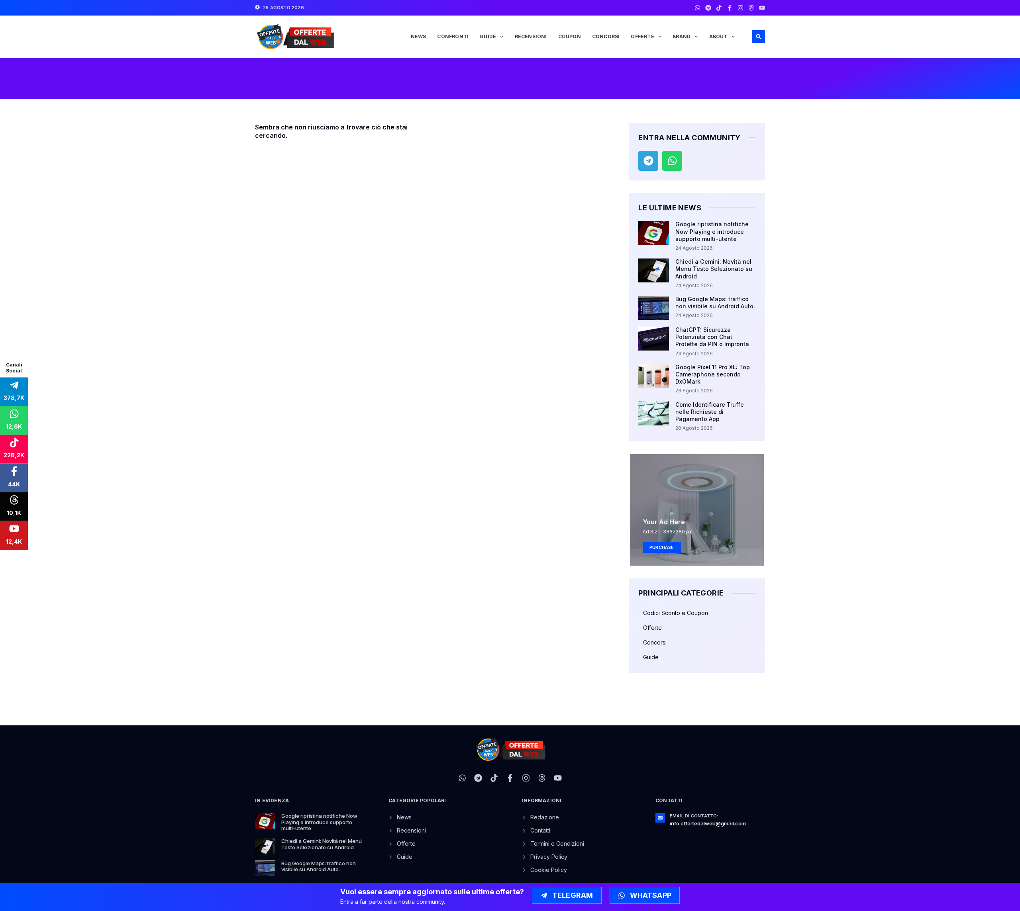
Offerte (642, 36)
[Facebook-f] (730, 8)
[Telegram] (708, 8)
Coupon (569, 36)
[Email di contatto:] (660, 818)
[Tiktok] (719, 8)
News (418, 36)
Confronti (453, 36)
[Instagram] (740, 8)
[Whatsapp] (697, 8)
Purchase (661, 547)
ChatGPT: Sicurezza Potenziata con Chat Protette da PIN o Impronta (712, 336)
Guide (488, 36)
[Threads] (751, 8)
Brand (681, 36)
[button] (758, 36)
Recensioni (531, 36)
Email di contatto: (694, 816)
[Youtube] (762, 8)
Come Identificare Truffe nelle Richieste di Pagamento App (709, 411)
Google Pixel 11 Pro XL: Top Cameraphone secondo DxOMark (712, 374)
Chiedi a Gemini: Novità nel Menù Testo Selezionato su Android (713, 268)
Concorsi (606, 36)
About (718, 36)
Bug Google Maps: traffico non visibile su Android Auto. (715, 303)
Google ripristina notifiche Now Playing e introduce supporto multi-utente (712, 231)
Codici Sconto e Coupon (675, 612)
